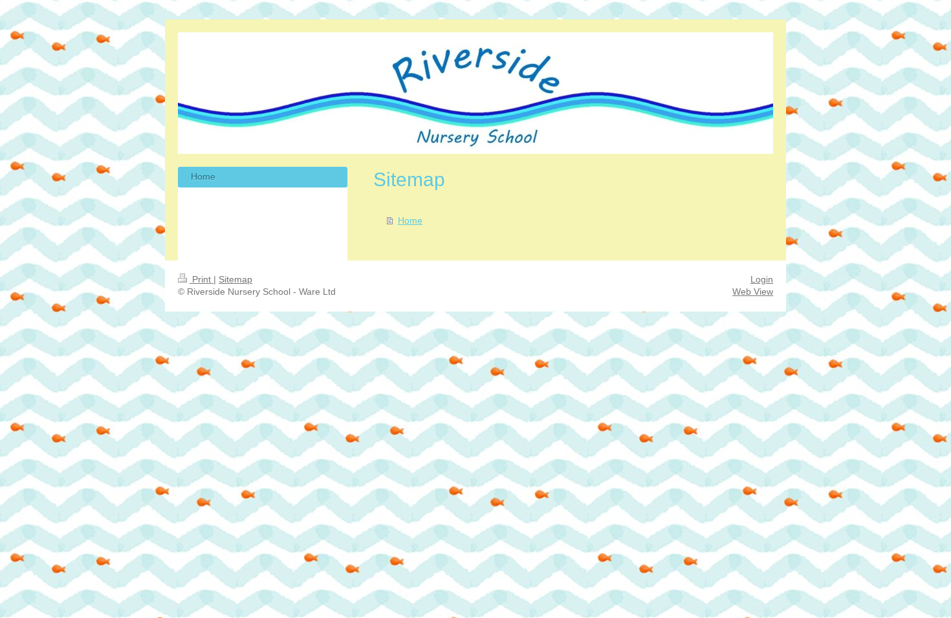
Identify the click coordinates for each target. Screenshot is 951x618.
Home (410, 220)
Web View (752, 291)
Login (761, 279)
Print (201, 279)
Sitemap (235, 279)
